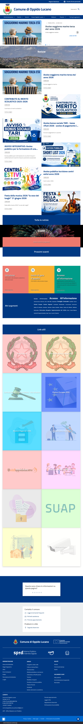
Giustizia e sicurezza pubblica (34, 682)
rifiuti (68, 310)
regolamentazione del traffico (59, 310)
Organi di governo (7, 667)
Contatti (5, 695)
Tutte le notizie (42, 220)
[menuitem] (53, 17)
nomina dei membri (68, 307)
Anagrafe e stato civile (32, 665)
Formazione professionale (58, 304)
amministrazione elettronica (39, 301)
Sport (47, 313)
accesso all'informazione (40, 298)
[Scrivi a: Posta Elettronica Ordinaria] (23, 709)
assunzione (54, 301)
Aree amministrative (8, 664)
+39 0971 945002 (7, 705)
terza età (53, 313)
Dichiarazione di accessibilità (51, 705)
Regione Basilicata (54, 2)
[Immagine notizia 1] (22, 32)
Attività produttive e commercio (35, 672)
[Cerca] (78, 9)
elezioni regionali (47, 304)
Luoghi (4, 679)
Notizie (56, 664)
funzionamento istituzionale (71, 304)
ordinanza (75, 307)
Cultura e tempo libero (32, 667)
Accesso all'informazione (63, 298)
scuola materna (73, 310)
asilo (46, 301)
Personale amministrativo (9, 677)
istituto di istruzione (38, 307)
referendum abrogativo (45, 310)
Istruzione (50, 307)
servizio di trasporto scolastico (40, 313)
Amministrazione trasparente (61, 680)
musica (61, 307)
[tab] (45, 44)
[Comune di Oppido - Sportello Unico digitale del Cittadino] (7, 9)
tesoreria (57, 313)
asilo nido (49, 301)
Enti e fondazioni (7, 672)
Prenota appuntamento (50, 697)
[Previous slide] (5, 32)
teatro (50, 313)
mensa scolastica (55, 307)
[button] (72, 2)
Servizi (29, 661)
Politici (4, 674)
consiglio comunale (63, 301)
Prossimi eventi (41, 251)
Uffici (4, 669)
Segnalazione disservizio (50, 702)
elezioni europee (38, 304)
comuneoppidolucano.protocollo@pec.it (13, 708)
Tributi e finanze (31, 685)
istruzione (45, 307)
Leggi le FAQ (47, 700)
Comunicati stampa (59, 667)
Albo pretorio (57, 677)
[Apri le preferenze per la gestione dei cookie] (4, 720)
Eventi (55, 669)
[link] (15, 279)
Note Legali (35, 719)
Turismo (29, 677)
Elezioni (75, 301)
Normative (57, 682)
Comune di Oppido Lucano (32, 9)
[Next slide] (77, 32)
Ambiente (29, 687)
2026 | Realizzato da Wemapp (10, 723)
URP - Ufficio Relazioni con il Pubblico (12, 711)
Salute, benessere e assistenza (35, 690)
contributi (71, 301)
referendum (36, 310)
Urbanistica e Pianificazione (34, 675)
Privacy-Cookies (27, 719)
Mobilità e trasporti (32, 680)
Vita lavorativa (30, 670)
